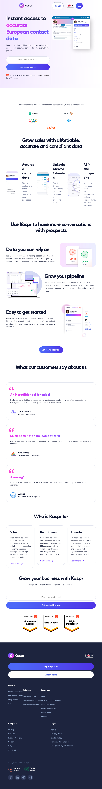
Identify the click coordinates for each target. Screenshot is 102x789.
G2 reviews (45, 75)
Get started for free (28, 67)
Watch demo (51, 674)
